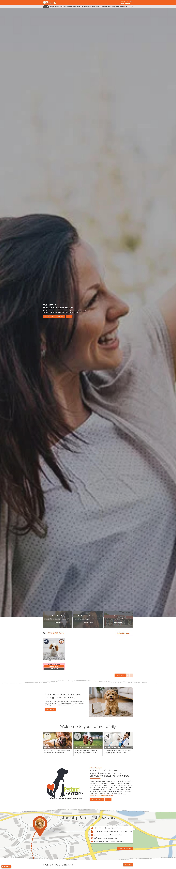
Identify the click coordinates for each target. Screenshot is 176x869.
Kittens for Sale (95, 6)
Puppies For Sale (54, 6)
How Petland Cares (51, 317)
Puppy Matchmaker (88, 622)
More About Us (118, 622)
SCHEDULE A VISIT (50, 709)
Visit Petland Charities (97, 799)
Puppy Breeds (87, 6)
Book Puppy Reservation (66, 6)
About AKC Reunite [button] (125, 848)
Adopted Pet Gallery (121, 6)
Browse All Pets (120, 675)
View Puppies (58, 622)
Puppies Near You (77, 6)
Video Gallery (111, 6)
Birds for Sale (104, 6)
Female (47, 661)
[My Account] (132, 6)
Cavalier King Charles (123, 633)
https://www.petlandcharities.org (101, 796)
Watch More (128, 864)
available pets (56, 632)
